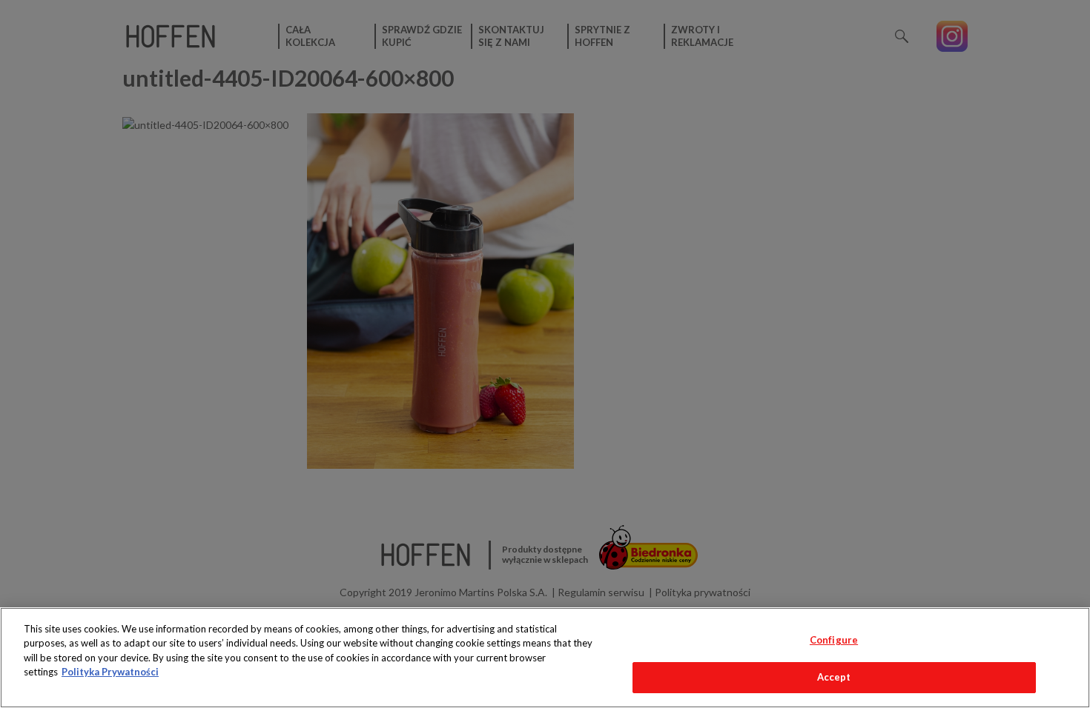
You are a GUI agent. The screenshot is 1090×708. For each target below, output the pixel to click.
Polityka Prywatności (110, 672)
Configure (834, 640)
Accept (834, 677)
